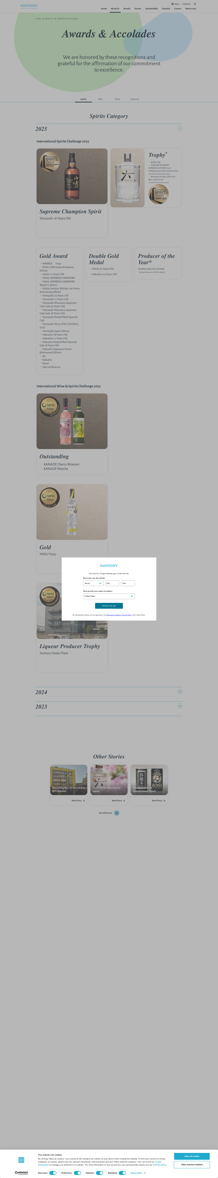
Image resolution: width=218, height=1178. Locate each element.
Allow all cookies (191, 1156)
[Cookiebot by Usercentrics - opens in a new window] (21, 1173)
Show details (136, 1173)
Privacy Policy (159, 1165)
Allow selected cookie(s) (192, 1164)
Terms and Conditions (113, 615)
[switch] (77, 1173)
